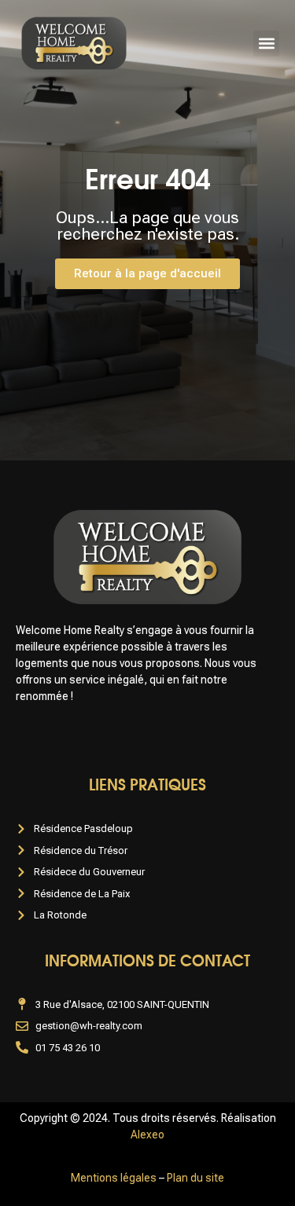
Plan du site (195, 1177)
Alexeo (147, 1134)
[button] (266, 44)
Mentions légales (114, 1177)
